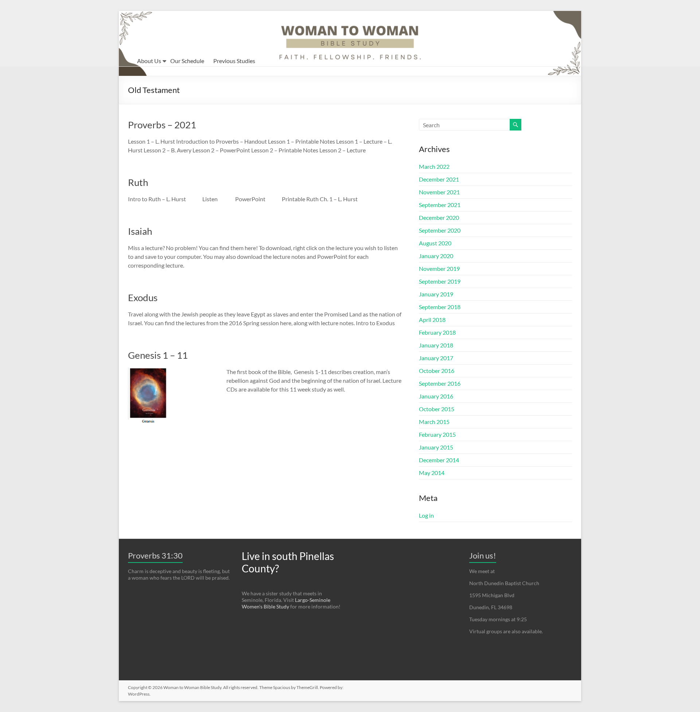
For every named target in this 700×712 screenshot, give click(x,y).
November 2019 (439, 268)
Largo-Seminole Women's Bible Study (286, 603)
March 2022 (434, 166)
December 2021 (439, 179)
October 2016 (436, 370)
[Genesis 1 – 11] (147, 370)
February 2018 (437, 332)
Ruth (138, 182)
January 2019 (436, 294)
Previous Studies (234, 60)
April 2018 (432, 319)
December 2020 (439, 217)
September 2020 (439, 230)
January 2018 (436, 345)
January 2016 (436, 396)
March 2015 (434, 421)
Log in (426, 515)
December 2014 (439, 459)
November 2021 (439, 191)
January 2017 (436, 357)
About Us (149, 60)
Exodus (143, 297)
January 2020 (436, 255)
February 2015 (437, 434)
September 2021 (439, 204)
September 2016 (439, 383)
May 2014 (431, 472)
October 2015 (436, 408)
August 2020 (435, 243)
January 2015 (436, 447)
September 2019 (439, 281)
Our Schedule (187, 60)
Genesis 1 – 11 (158, 355)
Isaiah (140, 231)
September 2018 (439, 306)
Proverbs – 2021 (162, 125)
